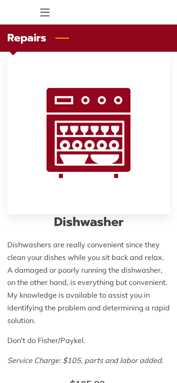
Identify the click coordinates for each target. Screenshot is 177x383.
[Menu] (44, 12)
